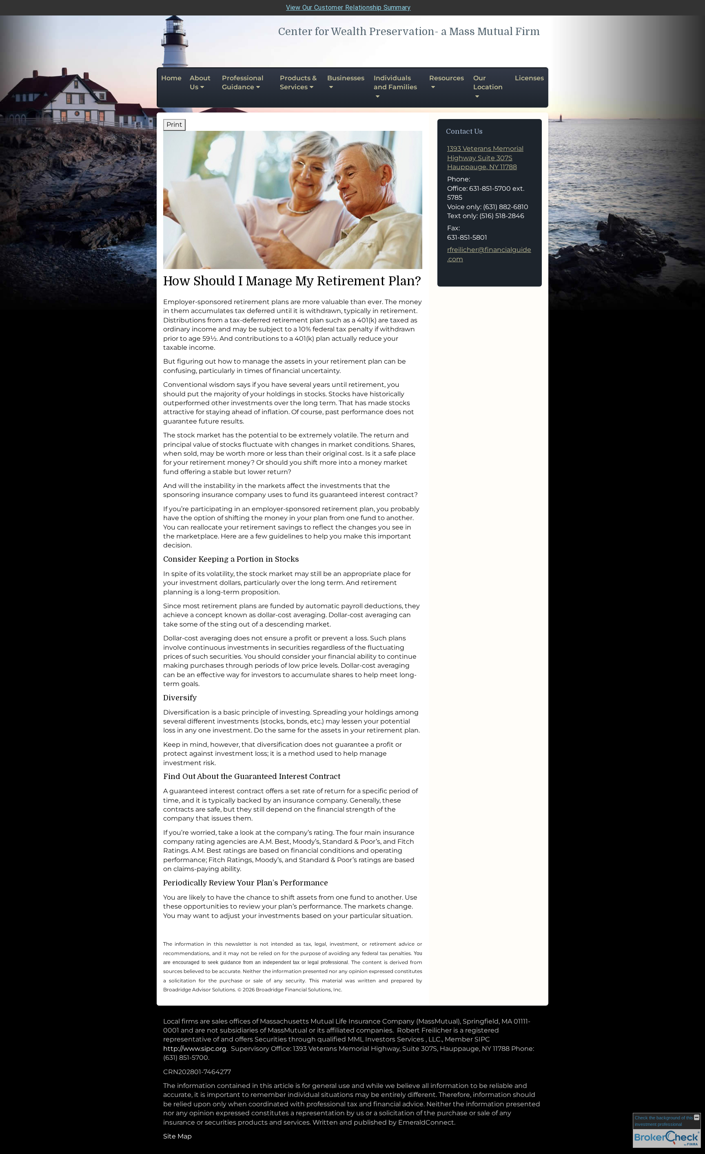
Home (171, 78)
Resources (446, 78)
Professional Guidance (243, 82)
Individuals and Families (395, 82)
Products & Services (298, 82)
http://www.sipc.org (194, 1049)
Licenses (529, 78)
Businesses (345, 78)
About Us (200, 82)
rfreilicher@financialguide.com (489, 254)
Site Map (177, 1136)
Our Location (488, 82)
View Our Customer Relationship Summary (348, 7)
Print (174, 124)
